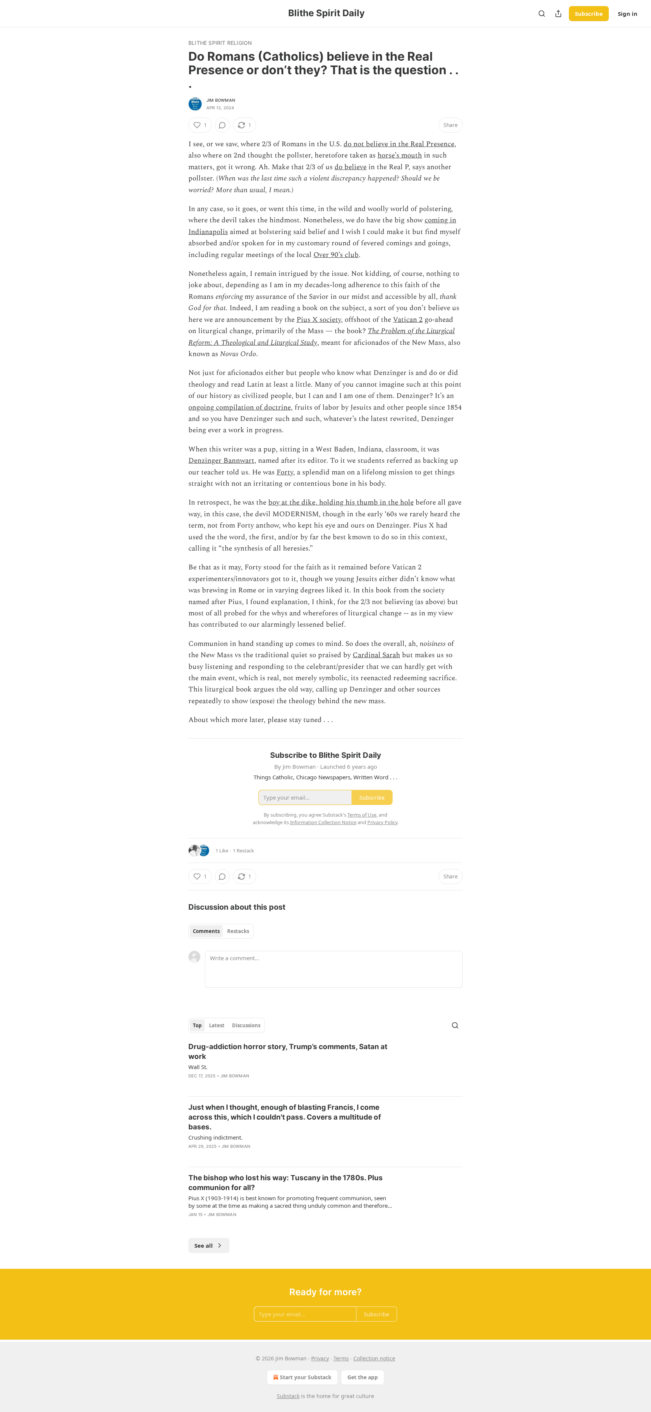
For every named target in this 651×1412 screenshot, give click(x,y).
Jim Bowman (220, 100)
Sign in (627, 13)
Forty (285, 472)
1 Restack (243, 850)
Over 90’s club (336, 254)
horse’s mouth (399, 155)
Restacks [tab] (238, 931)
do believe (351, 167)
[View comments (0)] (222, 125)
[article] (325, 1066)
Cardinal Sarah (376, 655)
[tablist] (221, 931)
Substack (288, 1396)
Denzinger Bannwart (221, 460)
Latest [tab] (217, 1025)
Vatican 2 (408, 319)
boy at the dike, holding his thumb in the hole (341, 502)
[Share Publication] (558, 13)
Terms (341, 1358)
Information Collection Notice (323, 822)
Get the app (362, 1377)
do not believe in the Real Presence (399, 144)
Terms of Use (361, 814)
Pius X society (318, 319)
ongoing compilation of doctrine (239, 407)
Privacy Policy (382, 822)
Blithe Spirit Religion (220, 43)
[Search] (541, 13)
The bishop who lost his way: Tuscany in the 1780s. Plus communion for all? (285, 1182)
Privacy (320, 1358)
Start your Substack (306, 1377)
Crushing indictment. (215, 1137)
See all (203, 1245)
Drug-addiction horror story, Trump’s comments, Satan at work (287, 1051)
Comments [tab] (206, 931)
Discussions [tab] (246, 1025)
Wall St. (198, 1067)
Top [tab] (197, 1025)
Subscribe (589, 13)
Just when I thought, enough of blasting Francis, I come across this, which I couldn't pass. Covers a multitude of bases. (284, 1117)
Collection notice (374, 1358)
